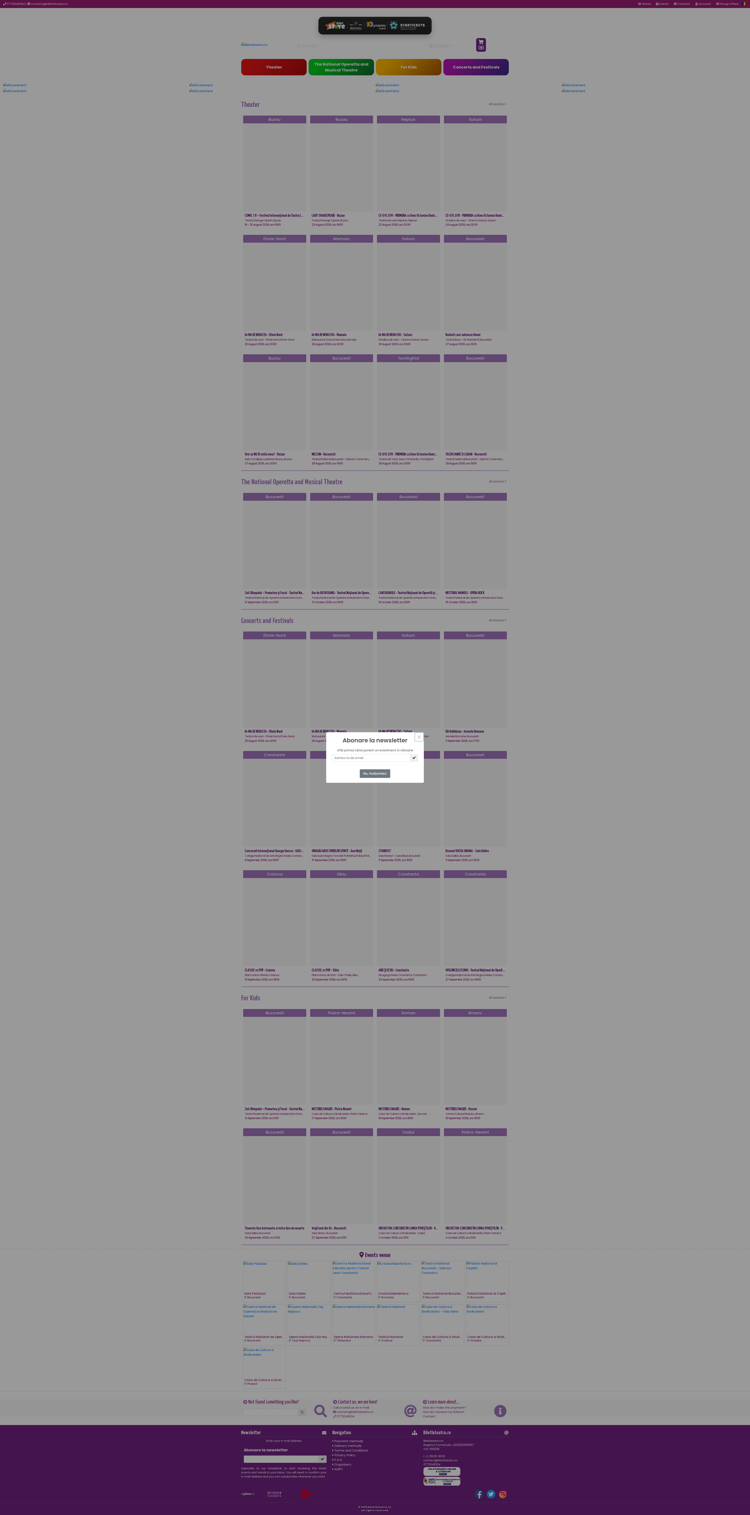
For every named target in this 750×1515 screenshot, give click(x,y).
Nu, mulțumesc (375, 773)
